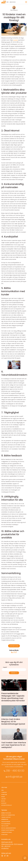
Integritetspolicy (6, 805)
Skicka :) (14, 673)
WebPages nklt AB (6, 842)
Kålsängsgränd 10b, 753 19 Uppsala (12, 844)
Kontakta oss (14, 646)
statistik (15, 40)
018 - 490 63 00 (10, 2)
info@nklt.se (15, 776)
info (14, 691)
